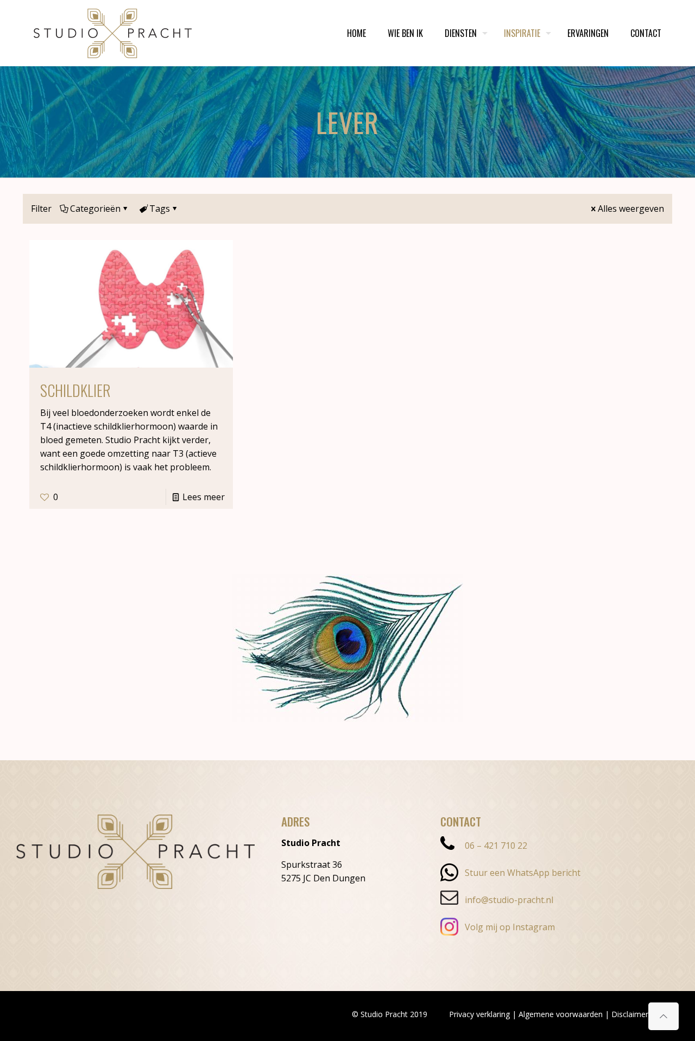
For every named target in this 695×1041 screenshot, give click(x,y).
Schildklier (75, 390)
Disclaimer (629, 1014)
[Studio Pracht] (113, 33)
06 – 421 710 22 (496, 845)
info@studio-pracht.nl (509, 900)
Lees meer (203, 497)
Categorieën (95, 208)
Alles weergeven (631, 208)
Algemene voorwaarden (561, 1014)
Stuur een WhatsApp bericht (522, 873)
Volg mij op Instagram (510, 927)
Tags (159, 208)
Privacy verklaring (479, 1014)
